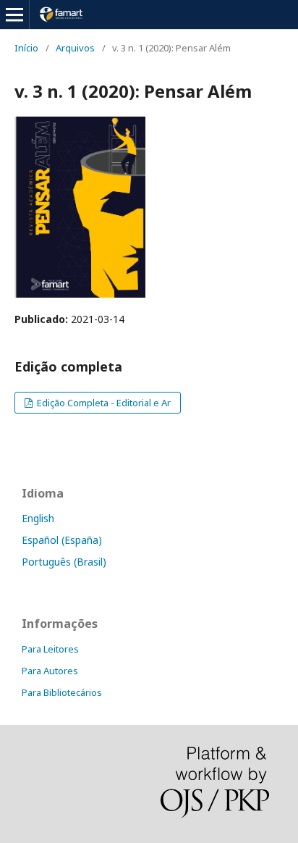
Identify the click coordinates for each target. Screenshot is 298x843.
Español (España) (62, 540)
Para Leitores (50, 648)
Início (26, 47)
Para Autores (50, 670)
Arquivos (75, 47)
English (38, 518)
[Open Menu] (14, 14)
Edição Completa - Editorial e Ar (103, 402)
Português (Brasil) (64, 562)
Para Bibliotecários (62, 692)
